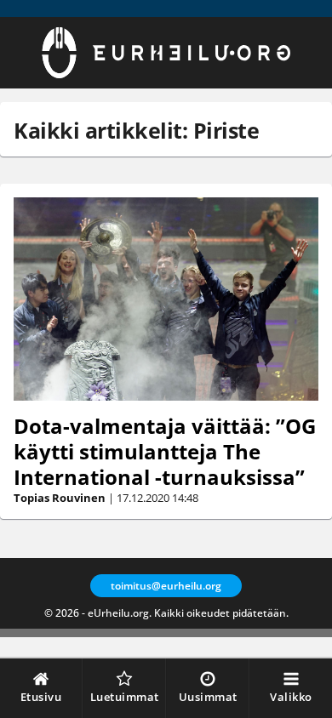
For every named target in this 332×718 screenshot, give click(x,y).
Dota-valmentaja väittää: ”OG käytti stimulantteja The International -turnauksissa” (165, 451)
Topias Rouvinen (60, 497)
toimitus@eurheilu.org (166, 585)
